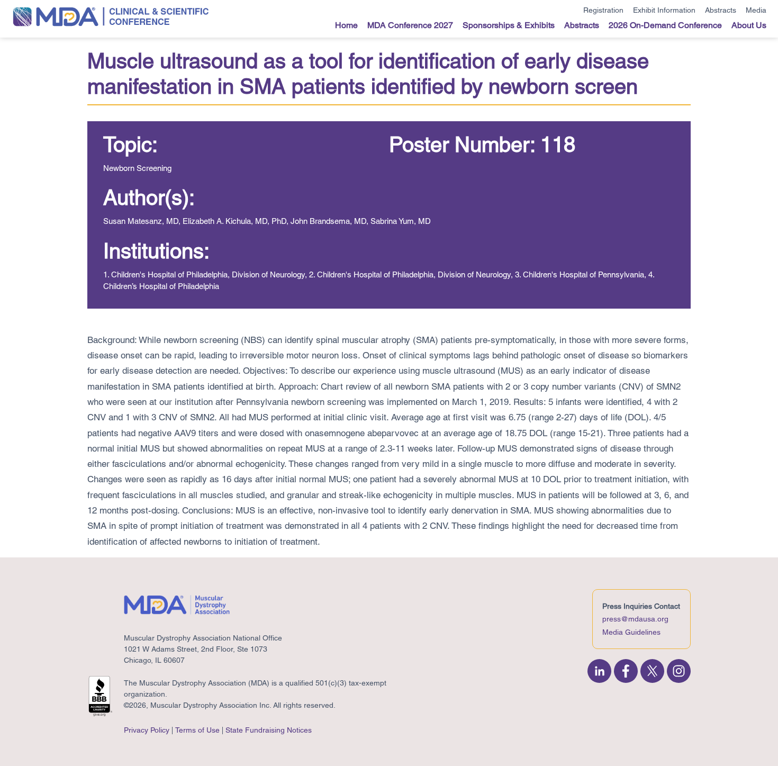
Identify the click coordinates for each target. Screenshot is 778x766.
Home (346, 25)
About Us (748, 25)
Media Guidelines (631, 632)
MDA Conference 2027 (410, 25)
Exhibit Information (664, 10)
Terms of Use (197, 730)
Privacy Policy (146, 730)
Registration (603, 10)
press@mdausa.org (635, 619)
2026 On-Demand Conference (665, 25)
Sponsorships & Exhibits (509, 25)
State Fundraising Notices (268, 730)
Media (756, 10)
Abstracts (720, 10)
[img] (599, 671)
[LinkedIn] (600, 671)
